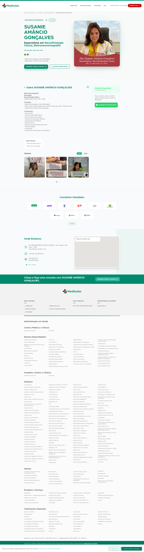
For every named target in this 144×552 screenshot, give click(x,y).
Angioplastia (28, 401)
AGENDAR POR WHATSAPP (108, 105)
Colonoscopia (53, 396)
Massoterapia (53, 519)
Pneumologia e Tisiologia (105, 415)
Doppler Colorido (54, 349)
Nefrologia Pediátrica (80, 437)
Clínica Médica (53, 394)
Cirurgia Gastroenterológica (33, 429)
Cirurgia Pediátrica (30, 436)
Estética (26, 516)
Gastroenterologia (55, 433)
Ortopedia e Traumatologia (106, 394)
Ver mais (72, 223)
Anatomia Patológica (30, 339)
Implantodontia (53, 476)
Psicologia (76, 519)
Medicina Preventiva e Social (82, 416)
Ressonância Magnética (80, 361)
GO (37, 12)
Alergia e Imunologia (30, 389)
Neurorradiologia (79, 454)
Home (25, 12)
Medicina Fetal (77, 394)
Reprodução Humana (104, 438)
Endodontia (52, 471)
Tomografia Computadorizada (107, 346)
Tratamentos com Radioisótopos (108, 348)
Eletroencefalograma (56, 359)
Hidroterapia (53, 514)
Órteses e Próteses (104, 497)
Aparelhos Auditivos (30, 497)
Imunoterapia (77, 339)
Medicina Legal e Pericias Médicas (83, 409)
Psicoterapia (77, 526)
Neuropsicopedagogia (56, 523)
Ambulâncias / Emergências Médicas (35, 495)
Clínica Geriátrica (29, 500)
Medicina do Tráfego (79, 433)
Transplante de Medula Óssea (107, 448)
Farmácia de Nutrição (55, 500)
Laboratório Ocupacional (81, 342)
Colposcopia (53, 342)
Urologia (101, 461)
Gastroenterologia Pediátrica (58, 435)
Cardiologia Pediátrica (31, 417)
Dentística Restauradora (32, 480)
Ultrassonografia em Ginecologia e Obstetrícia (109, 456)
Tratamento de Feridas (105, 521)
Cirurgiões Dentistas (30, 475)
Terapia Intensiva (103, 446)
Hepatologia (52, 460)
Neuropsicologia (54, 521)
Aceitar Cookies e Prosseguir (132, 549)
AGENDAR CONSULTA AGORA (35, 66)
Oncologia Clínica (103, 389)
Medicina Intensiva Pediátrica (82, 404)
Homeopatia (52, 462)
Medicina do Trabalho (80, 430)
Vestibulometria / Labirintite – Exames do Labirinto (107, 358)
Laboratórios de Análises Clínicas (84, 347)
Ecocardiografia (54, 406)
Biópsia (26, 355)
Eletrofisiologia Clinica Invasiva (59, 413)
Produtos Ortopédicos (80, 500)
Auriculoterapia (29, 511)
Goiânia (40, 12)
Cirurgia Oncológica (30, 434)
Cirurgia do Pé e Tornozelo (57, 387)
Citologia (51, 339)
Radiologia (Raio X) (79, 359)
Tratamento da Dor (104, 450)
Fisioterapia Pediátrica (31, 523)
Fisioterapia (28, 519)
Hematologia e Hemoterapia (57, 450)
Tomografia (101, 343)
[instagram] (88, 87)
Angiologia (27, 396)
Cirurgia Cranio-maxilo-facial (33, 424)
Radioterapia (102, 436)
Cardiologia (28, 415)
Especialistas (31, 12)
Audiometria (28, 348)
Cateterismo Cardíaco (31, 360)
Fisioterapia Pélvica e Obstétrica (34, 531)
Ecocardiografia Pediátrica (57, 351)
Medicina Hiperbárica (79, 399)
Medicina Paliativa (78, 413)
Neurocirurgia (77, 442)
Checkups (27, 363)
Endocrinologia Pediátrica (57, 416)
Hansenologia (53, 447)
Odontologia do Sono (80, 471)
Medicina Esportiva (79, 392)
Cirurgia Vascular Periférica (33, 446)
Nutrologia (76, 459)
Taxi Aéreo (101, 493)
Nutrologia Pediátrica (80, 462)
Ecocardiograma (54, 354)
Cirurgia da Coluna (30, 451)
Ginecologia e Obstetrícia (57, 445)
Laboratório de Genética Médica (83, 344)
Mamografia (77, 349)
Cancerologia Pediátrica (32, 412)
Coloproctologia (54, 399)
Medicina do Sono (78, 428)
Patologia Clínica (103, 405)
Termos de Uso (54, 306)
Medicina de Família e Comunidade (83, 423)
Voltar (52, 20)
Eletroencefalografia (56, 411)
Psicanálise (76, 516)
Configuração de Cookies (90, 543)
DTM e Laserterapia (30, 477)
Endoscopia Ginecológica (57, 423)
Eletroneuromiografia (47, 45)
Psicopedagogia (78, 523)
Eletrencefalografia (55, 356)
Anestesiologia (29, 394)
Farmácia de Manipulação (56, 497)
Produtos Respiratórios (81, 502)
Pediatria (101, 408)
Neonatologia (77, 440)
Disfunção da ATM (29, 482)
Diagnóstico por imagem (56, 347)
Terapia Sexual (102, 516)
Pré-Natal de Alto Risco (80, 514)
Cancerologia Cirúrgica (31, 410)
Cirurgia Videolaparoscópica (33, 449)
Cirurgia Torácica (29, 441)
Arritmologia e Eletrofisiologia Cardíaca (34, 345)
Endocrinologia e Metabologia (58, 418)
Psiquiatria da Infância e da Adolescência (106, 423)
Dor (50, 404)
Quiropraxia (77, 528)
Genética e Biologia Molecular (58, 366)
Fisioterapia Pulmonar (31, 526)
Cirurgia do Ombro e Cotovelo (58, 384)
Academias (27, 493)
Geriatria (51, 442)
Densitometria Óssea (55, 344)
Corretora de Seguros (31, 502)
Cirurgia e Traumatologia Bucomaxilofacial (32, 472)
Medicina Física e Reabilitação (82, 396)
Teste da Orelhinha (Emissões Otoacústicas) (107, 340)
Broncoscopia (28, 358)
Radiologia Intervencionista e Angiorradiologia (107, 429)
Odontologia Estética (55, 483)
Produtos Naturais (79, 497)
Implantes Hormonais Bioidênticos (59, 516)
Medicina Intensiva (78, 401)
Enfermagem (28, 514)
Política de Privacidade (57, 309)
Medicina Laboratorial (80, 406)
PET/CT (75, 351)
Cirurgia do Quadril (55, 389)
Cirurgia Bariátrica (30, 420)
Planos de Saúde (78, 495)
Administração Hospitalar (32, 387)
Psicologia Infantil (79, 521)
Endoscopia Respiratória (56, 428)
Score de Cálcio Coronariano (82, 364)
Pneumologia (102, 410)
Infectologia (77, 384)
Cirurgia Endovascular (31, 427)
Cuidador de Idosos (55, 495)
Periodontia (102, 473)
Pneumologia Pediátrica (105, 412)
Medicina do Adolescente (81, 425)
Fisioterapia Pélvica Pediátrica (33, 528)
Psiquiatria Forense (104, 420)
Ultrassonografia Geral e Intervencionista (106, 354)
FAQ (105, 5)
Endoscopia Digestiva (55, 421)
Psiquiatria (101, 417)
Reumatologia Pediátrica (105, 443)
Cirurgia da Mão (29, 453)
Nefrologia (76, 435)
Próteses (101, 478)
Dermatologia (53, 401)
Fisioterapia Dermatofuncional (34, 521)
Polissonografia (78, 356)
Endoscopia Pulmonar (56, 425)
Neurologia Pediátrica (80, 452)
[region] (72, 548)
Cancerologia (28, 408)
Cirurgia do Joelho (30, 461)
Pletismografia (78, 354)
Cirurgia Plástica (29, 439)
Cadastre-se (101, 306)
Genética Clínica (54, 437)
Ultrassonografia (103, 350)
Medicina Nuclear (78, 411)
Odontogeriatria (54, 478)
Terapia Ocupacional (104, 514)
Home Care (52, 502)
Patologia (101, 403)
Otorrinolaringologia (105, 400)
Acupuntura (28, 384)
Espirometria (53, 364)
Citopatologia (53, 392)
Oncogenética (102, 387)
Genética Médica (54, 440)
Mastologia (76, 389)
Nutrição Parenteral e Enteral (83, 457)
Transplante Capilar (104, 519)
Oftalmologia (102, 384)
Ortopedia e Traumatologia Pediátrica (106, 397)
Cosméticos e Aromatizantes (57, 493)
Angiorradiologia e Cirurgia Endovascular (33, 405)
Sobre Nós (73, 5)
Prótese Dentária (103, 476)
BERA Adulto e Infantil (31, 350)
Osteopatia (52, 528)
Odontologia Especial (55, 481)
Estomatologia (53, 474)
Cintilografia (28, 365)
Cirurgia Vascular (29, 444)
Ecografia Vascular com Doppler (59, 409)
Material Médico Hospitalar (81, 493)
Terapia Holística (103, 511)
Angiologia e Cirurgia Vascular (33, 399)
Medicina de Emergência (80, 421)
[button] (56, 181)
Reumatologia (102, 441)
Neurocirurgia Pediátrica (81, 445)
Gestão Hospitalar (30, 330)
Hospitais (51, 330)
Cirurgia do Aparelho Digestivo (34, 458)
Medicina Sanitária (78, 418)
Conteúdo (97, 5)
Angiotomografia (29, 342)
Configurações (114, 549)
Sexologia (76, 531)
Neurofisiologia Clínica (49, 12)
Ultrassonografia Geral (105, 453)
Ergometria (52, 430)
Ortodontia (77, 476)
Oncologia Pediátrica (104, 392)
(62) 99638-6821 (34, 260)
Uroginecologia (103, 459)
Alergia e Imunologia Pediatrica (34, 392)
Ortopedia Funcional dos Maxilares (81, 479)
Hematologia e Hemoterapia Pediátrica (57, 453)
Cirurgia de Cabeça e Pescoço (33, 456)
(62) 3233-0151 (33, 258)
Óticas (100, 500)
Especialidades (85, 5)
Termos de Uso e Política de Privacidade (49, 549)
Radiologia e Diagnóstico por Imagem (107, 433)
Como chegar (32, 264)
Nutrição (51, 526)
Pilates (51, 531)
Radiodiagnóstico (103, 426)
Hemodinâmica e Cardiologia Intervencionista (57, 457)
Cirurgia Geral (28, 432)
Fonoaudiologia (54, 511)
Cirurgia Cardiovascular (32, 422)
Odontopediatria (78, 474)
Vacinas (100, 523)
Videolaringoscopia (104, 365)
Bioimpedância (28, 353)
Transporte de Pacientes (106, 495)
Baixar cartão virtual (60, 66)
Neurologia (76, 450)
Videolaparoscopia (104, 363)
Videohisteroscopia (104, 361)
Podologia (76, 511)
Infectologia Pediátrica (80, 387)
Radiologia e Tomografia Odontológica (105, 481)
